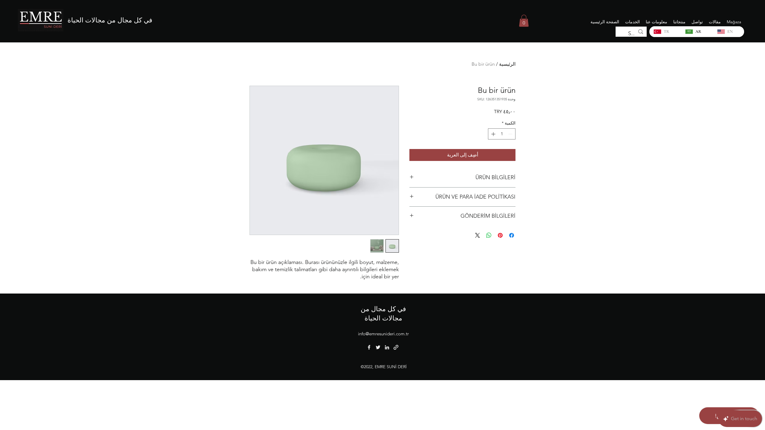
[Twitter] (378, 347)
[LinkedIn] (387, 347)
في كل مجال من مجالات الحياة (110, 20)
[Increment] (492, 134)
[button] (524, 21)
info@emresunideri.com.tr (383, 334)
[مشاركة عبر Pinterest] (500, 235)
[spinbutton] (501, 134)
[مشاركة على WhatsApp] (488, 235)
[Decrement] (511, 134)
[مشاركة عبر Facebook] (511, 235)
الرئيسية (507, 64)
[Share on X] (477, 235)
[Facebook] (369, 347)
